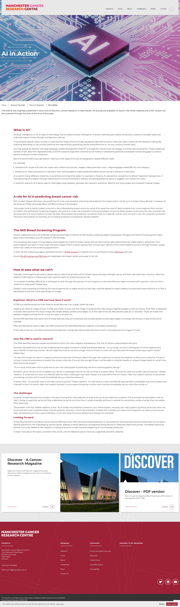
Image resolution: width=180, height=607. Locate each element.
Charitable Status (96, 565)
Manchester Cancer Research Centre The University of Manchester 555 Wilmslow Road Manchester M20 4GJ (15, 554)
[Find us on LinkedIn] (168, 582)
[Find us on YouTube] (175, 582)
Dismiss (161, 604)
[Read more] (89, 482)
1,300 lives (118, 252)
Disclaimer (94, 556)
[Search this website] (172, 9)
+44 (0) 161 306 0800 (9, 565)
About (129, 9)
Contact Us (64, 574)
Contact (163, 9)
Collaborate (141, 9)
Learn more (60, 604)
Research (109, 9)
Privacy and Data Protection (100, 551)
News (62, 569)
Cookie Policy (95, 560)
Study (120, 9)
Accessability (94, 569)
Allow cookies (172, 604)
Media (153, 9)
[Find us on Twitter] (161, 582)
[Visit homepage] (27, 7)
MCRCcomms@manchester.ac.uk (14, 570)
